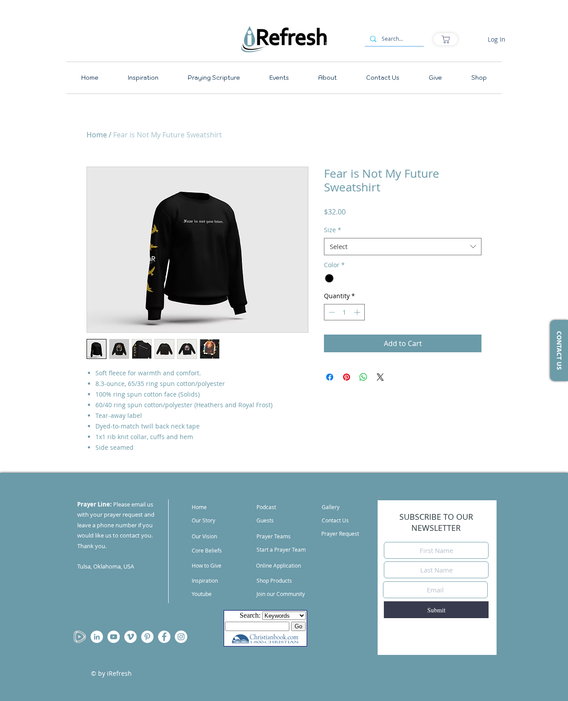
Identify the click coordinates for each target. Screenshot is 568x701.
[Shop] (446, 39)
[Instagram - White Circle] (181, 637)
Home (97, 135)
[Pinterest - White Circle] (147, 637)
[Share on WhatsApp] (363, 377)
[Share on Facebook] (329, 377)
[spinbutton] (344, 312)
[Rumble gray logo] (80, 637)
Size (332, 230)
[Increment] (357, 312)
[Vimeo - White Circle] (130, 637)
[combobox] (402, 246)
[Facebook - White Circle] (164, 637)
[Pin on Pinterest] (346, 377)
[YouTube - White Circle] (113, 637)
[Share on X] (380, 377)
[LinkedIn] (97, 637)
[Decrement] (330, 312)
